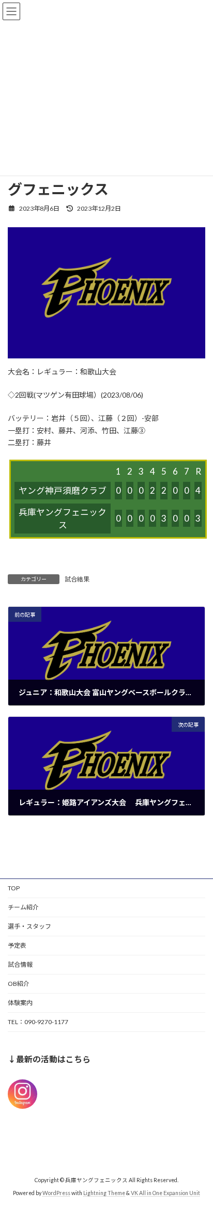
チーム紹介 (23, 907)
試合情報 (20, 964)
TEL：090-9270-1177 (38, 1022)
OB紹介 (18, 983)
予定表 (17, 945)
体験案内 (20, 1003)
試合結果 (77, 579)
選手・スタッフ (29, 926)
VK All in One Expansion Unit (165, 1193)
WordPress (56, 1193)
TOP (14, 888)
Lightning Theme (104, 1193)
